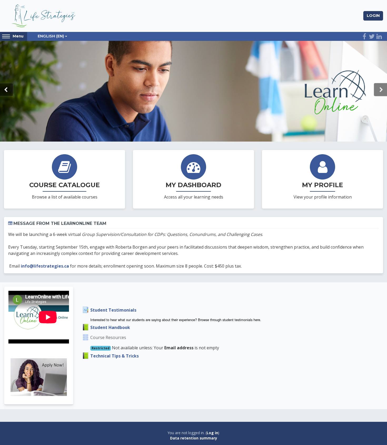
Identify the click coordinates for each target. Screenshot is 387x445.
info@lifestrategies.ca (45, 266)
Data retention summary (193, 438)
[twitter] (371, 36)
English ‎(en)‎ (51, 36)
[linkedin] (379, 36)
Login (373, 15)
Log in (212, 432)
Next (380, 89)
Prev (6, 89)
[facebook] (364, 36)
